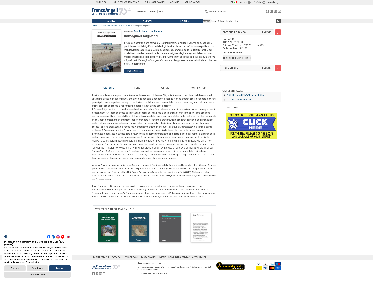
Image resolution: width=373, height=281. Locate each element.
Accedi (243, 2)
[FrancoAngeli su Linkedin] (271, 12)
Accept (60, 268)
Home (94, 26)
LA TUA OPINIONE (101, 257)
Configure (37, 268)
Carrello (271, 2)
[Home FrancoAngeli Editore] (111, 11)
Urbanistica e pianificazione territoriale (115, 26)
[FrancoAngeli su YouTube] (279, 12)
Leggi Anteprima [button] (134, 71)
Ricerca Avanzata (218, 11)
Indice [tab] (137, 88)
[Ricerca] (278, 21)
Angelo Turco (141, 31)
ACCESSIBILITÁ (199, 257)
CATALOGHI (117, 257)
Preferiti (257, 2)
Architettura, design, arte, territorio (245, 95)
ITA (231, 2)
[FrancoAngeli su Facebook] (267, 12)
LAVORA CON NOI (148, 257)
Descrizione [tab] (108, 88)
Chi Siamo (141, 11)
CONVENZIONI (131, 257)
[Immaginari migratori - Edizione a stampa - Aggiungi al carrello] (278, 32)
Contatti (152, 11)
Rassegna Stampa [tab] (198, 88)
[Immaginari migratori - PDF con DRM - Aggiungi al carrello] (278, 68)
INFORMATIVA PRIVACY (179, 257)
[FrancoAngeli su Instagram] (275, 12)
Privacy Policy (37, 274)
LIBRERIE (162, 257)
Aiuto (161, 11)
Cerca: (206, 21)
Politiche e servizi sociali (239, 100)
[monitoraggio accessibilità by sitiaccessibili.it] (230, 263)
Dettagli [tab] (165, 88)
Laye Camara (155, 31)
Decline (15, 268)
